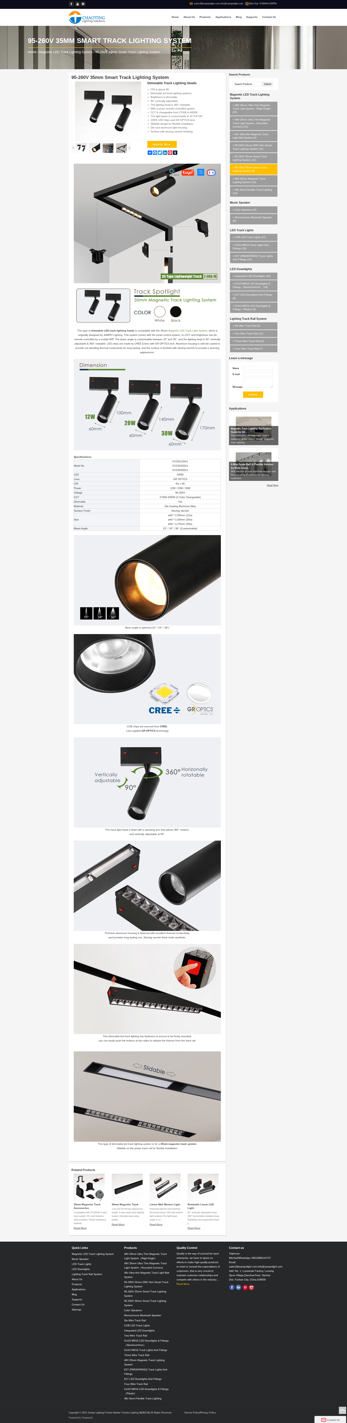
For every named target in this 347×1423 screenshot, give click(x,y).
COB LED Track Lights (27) (249, 237)
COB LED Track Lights (137, 1325)
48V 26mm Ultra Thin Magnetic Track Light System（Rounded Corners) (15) (251, 123)
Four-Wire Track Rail (136, 1384)
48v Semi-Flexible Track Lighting (142, 1398)
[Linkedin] (239, 1289)
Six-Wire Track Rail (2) (246, 325)
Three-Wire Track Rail (136, 1355)
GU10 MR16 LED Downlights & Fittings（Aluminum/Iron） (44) (251, 285)
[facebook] (71, 4)
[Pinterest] (83, 4)
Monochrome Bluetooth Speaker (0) (252, 219)
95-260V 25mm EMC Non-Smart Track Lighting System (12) (252, 147)
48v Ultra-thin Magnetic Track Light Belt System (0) (250, 136)
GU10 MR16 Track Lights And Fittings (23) (251, 247)
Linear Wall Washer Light (165, 1204)
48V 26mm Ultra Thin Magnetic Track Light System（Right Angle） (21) (253, 108)
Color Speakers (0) (244, 209)
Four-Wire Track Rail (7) (248, 348)
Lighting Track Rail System (248, 318)
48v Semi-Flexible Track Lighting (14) (252, 191)
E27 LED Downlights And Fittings (143, 1378)
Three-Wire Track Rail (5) (248, 341)
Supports (252, 17)
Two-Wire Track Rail (135, 1335)
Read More (80, 1228)
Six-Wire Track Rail (135, 1320)
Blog (239, 17)
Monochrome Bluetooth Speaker (142, 1315)
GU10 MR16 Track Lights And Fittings (145, 1350)
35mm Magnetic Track (125, 1204)
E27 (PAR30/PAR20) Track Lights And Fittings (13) (253, 258)
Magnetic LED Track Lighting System (66, 52)
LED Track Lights (242, 230)
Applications (223, 17)
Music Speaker (240, 202)
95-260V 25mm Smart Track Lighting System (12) (250, 158)
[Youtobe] (78, 4)
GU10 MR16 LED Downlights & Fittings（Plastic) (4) (251, 307)
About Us (189, 17)
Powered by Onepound (80, 1417)
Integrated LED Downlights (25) (252, 276)
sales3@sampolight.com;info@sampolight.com (218, 3)
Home (175, 17)
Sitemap (76, 1309)
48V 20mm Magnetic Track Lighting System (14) (249, 180)
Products (205, 17)
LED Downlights (241, 269)
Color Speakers (133, 1310)
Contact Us (269, 17)
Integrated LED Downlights (139, 1330)
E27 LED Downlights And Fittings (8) (252, 296)
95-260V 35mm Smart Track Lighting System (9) (250, 169)
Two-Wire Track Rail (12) (248, 333)
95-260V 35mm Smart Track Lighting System (127, 52)
